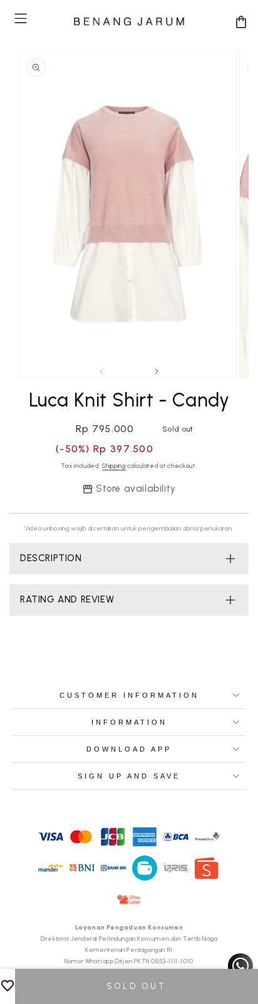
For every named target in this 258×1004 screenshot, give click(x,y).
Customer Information (129, 695)
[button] (20, 18)
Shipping (114, 466)
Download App (129, 749)
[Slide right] (156, 371)
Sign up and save (129, 776)
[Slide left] (101, 371)
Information (129, 722)
